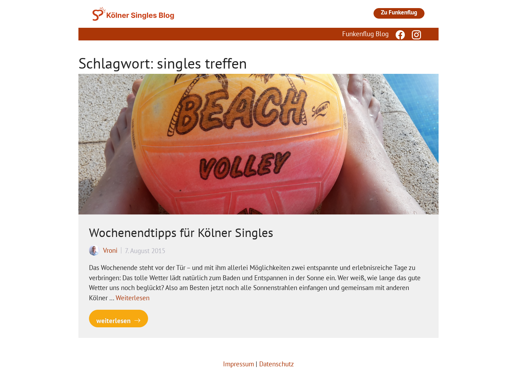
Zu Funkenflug (399, 12)
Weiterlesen (132, 298)
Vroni (110, 250)
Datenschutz (276, 364)
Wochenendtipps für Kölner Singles (181, 232)
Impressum (238, 364)
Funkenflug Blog (365, 34)
